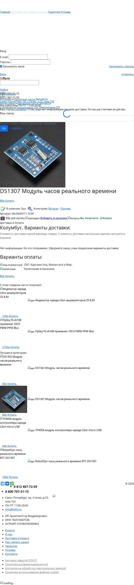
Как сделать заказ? (17, 542)
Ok (4, 128)
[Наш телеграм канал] (69, 496)
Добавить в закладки (53, 218)
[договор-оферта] (16, 560)
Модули (53, 208)
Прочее (65, 208)
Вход (3, 74)
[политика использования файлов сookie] (32, 572)
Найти (4, 89)
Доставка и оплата (35, 12)
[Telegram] (3, 484)
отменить (127, 74)
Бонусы (10, 530)
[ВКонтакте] (7, 484)
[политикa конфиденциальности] (26, 564)
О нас (8, 534)
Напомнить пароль (121, 66)
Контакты (17, 12)
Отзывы (66, 12)
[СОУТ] (32, 560)
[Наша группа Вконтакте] (109, 496)
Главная (5, 12)
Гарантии (54, 12)
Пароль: (5, 62)
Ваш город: (7, 113)
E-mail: (4, 57)
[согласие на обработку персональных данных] (35, 568)
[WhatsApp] (12, 484)
